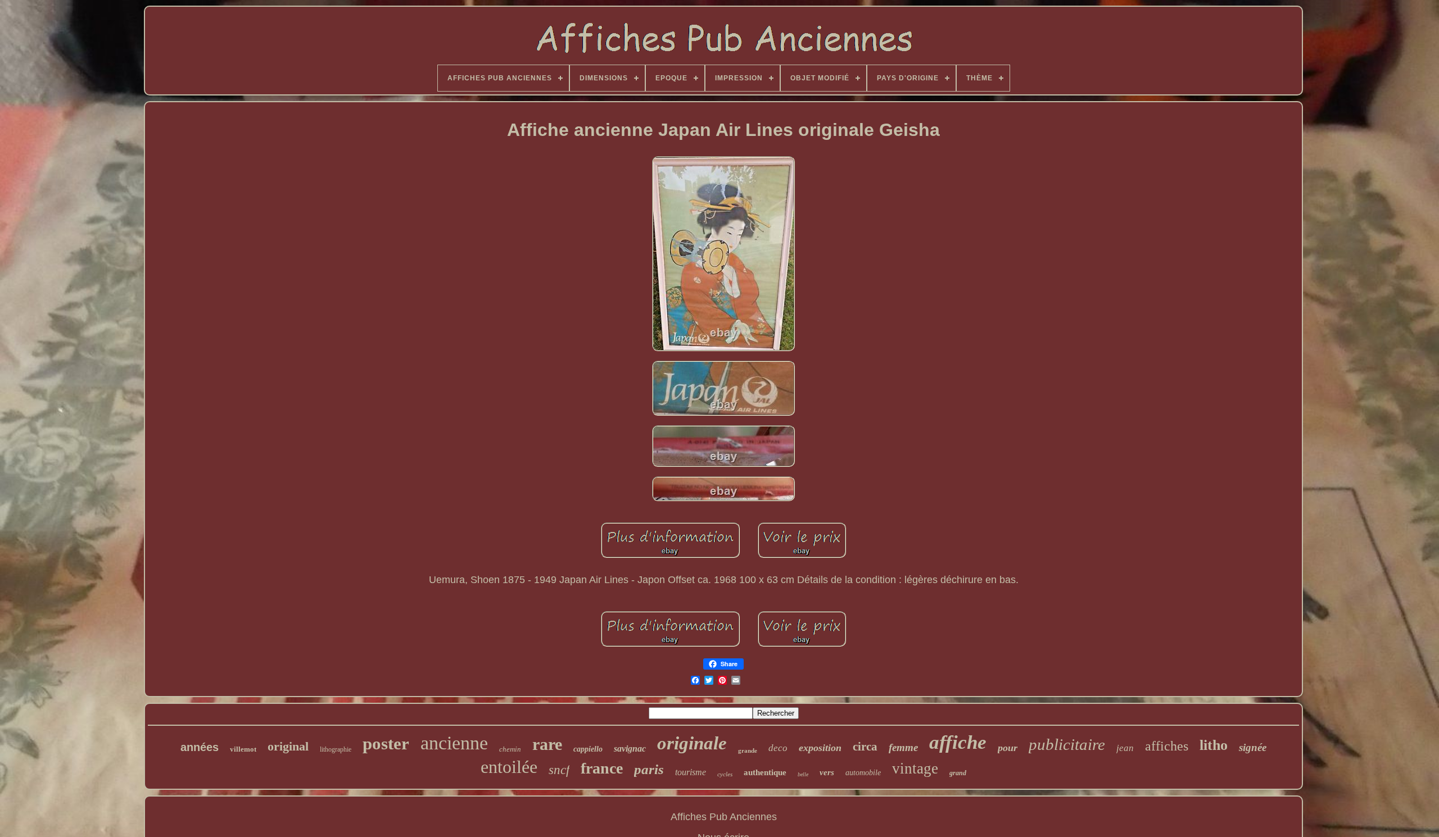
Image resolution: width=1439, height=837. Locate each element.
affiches (1166, 746)
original (288, 746)
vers (827, 772)
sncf (559, 770)
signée (1252, 747)
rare (547, 744)
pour (1007, 747)
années (199, 747)
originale (692, 743)
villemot (243, 749)
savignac (630, 748)
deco (778, 748)
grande (747, 750)
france (602, 768)
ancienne (454, 743)
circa (865, 746)
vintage (915, 768)
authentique (765, 772)
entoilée (509, 767)
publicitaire (1067, 744)
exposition (820, 747)
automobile (863, 772)
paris (649, 769)
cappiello (588, 749)
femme (903, 747)
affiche (958, 742)
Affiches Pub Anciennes (724, 816)
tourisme (690, 772)
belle (803, 774)
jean (1125, 748)
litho (1214, 745)
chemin (510, 749)
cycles (724, 774)
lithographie (335, 749)
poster (386, 743)
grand (957, 773)
